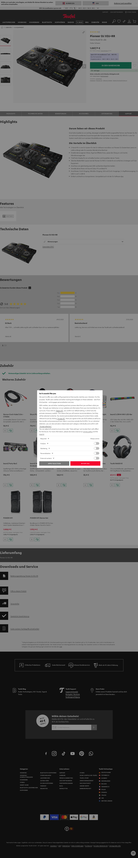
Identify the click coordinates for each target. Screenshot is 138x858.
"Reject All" (59, 410)
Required (43, 439)
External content (46, 458)
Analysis (43, 443)
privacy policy (87, 432)
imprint (41, 434)
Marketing (43, 448)
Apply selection (54, 463)
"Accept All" (61, 418)
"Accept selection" (45, 426)
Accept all (85, 463)
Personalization (45, 453)
